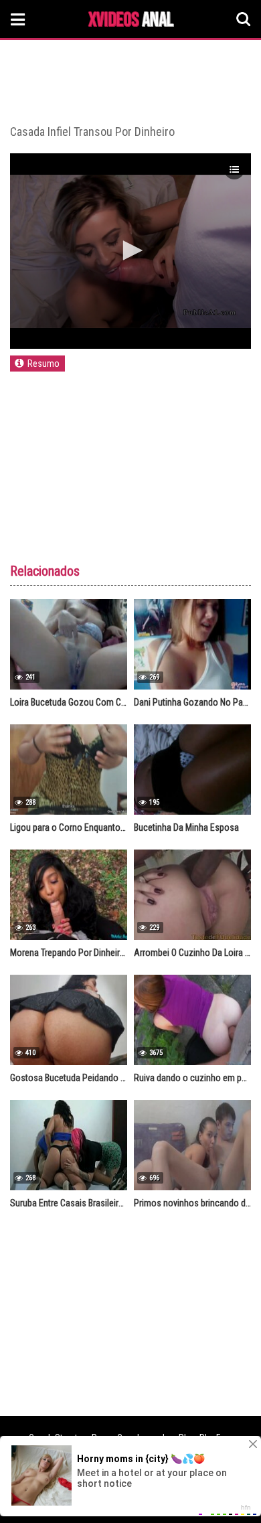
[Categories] (18, 19)
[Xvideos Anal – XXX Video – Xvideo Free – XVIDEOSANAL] (131, 21)
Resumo (43, 363)
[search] (243, 19)
